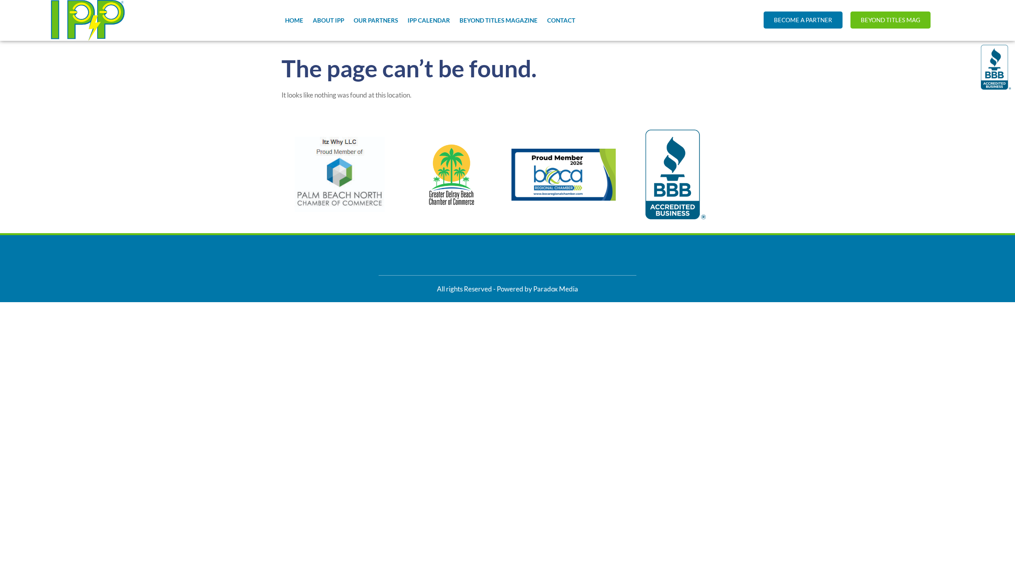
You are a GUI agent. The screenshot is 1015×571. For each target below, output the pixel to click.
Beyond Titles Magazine (499, 20)
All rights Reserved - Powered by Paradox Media (507, 289)
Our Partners (376, 20)
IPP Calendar (429, 20)
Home (294, 20)
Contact (561, 20)
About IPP (328, 20)
